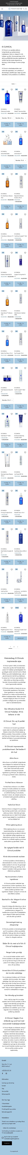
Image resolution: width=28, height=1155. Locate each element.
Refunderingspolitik (7, 1112)
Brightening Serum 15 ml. (7, 629)
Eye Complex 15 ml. (19, 353)
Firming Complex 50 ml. (6, 512)
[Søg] (23, 8)
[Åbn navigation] (2, 8)
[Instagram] (6, 1073)
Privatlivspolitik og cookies (9, 1109)
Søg (3, 1088)
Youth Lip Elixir (4, 591)
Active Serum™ (18, 153)
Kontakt (4, 1086)
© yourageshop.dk (14, 1151)
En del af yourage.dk (14, 1)
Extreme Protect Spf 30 (6, 274)
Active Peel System (5, 153)
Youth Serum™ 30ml (5, 435)
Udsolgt (21, 638)
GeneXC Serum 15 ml (19, 512)
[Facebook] (2, 1073)
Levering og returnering (8, 1083)
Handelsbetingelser (7, 1106)
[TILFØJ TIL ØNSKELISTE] (11, 89)
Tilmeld (7, 1143)
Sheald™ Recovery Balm (20, 111)
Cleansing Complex (5, 111)
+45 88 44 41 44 (6, 1070)
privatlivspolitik (9, 1133)
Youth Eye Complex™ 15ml (20, 236)
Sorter (13, 84)
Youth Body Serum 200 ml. (20, 551)
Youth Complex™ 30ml (19, 390)
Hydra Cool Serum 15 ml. (7, 353)
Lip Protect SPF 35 (18, 474)
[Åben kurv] (26, 8)
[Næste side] (17, 647)
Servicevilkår (5, 1091)
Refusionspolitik (6, 1094)
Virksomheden (5, 1103)
